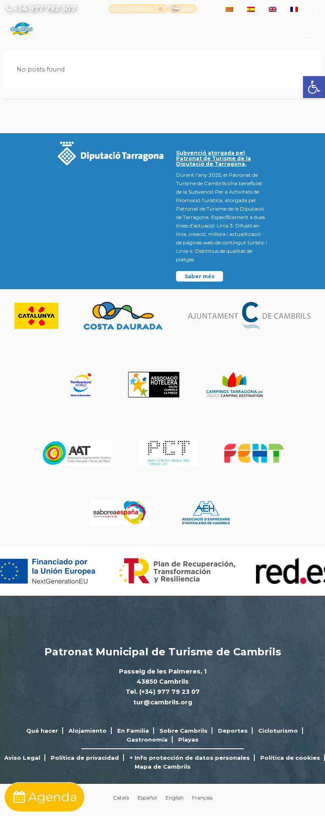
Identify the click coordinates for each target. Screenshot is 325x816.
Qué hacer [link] (42, 730)
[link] (314, 87)
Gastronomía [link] (147, 739)
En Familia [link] (133, 730)
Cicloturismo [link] (278, 730)
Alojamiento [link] (88, 730)
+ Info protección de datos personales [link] (189, 757)
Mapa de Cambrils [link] (162, 766)
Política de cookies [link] (290, 757)
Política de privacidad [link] (85, 757)
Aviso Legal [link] (22, 757)
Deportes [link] (233, 730)
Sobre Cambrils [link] (183, 730)
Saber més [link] (200, 276)
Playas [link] (188, 739)
